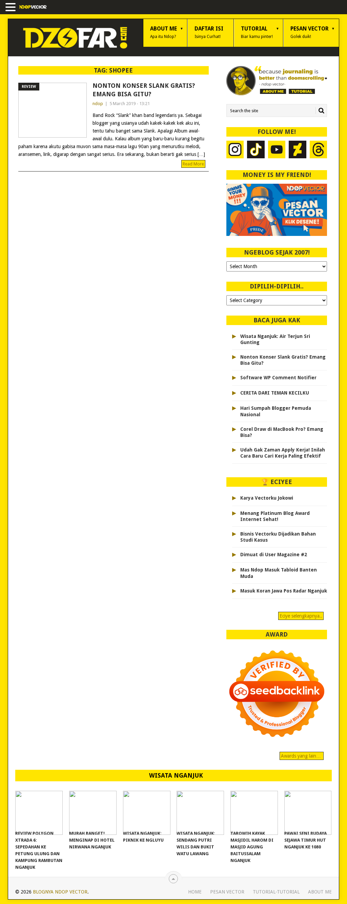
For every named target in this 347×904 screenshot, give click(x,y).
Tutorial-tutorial (276, 892)
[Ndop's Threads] (318, 150)
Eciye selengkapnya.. (301, 616)
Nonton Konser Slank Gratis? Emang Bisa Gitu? (144, 90)
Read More (193, 163)
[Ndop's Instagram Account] (235, 150)
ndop (98, 103)
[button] (11, 7)
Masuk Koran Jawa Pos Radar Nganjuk (283, 591)
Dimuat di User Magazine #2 (273, 554)
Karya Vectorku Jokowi (266, 498)
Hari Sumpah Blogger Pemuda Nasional (275, 411)
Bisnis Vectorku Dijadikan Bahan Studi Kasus (278, 537)
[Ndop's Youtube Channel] (277, 150)
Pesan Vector (309, 32)
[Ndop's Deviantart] (297, 150)
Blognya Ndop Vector (60, 892)
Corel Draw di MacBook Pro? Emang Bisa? (281, 432)
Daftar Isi (209, 32)
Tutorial (257, 32)
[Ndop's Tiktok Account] (256, 150)
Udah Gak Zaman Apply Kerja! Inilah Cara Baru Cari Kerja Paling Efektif (282, 453)
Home (195, 892)
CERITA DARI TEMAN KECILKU (274, 393)
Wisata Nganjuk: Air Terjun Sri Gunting (275, 339)
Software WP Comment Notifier (278, 377)
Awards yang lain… (301, 756)
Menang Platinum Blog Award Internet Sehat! (275, 516)
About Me (163, 32)
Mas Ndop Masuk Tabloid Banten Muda (278, 573)
